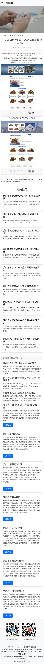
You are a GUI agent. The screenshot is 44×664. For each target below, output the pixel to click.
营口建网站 (27, 647)
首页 (11, 36)
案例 (15, 36)
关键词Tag (27, 661)
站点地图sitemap (18, 661)
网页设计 (20, 36)
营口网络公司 (7, 3)
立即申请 (7, 425)
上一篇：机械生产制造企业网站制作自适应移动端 (18, 179)
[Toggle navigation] (40, 3)
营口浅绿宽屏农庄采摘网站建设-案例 (20, 286)
